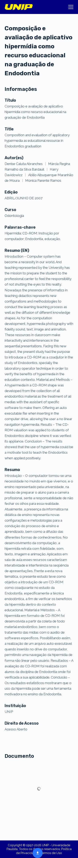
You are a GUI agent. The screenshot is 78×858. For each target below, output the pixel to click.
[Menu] (70, 7)
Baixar (36, 852)
